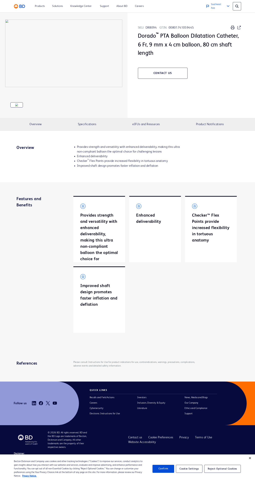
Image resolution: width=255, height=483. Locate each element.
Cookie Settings (189, 469)
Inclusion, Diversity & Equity (151, 403)
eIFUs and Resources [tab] (146, 124)
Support (189, 413)
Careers (93, 403)
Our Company (191, 403)
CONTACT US (163, 73)
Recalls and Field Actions (102, 397)
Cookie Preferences (160, 437)
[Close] (250, 458)
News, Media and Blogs (196, 397)
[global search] (237, 6)
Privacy (184, 437)
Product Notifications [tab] (210, 124)
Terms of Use (203, 437)
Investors (141, 397)
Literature (142, 408)
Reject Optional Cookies (222, 469)
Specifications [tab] (87, 124)
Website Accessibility (142, 442)
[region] (127, 468)
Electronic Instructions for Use (105, 413)
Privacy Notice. (29, 476)
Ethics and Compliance (196, 408)
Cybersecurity (96, 408)
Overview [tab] (35, 124)
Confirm (163, 468)
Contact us (135, 437)
